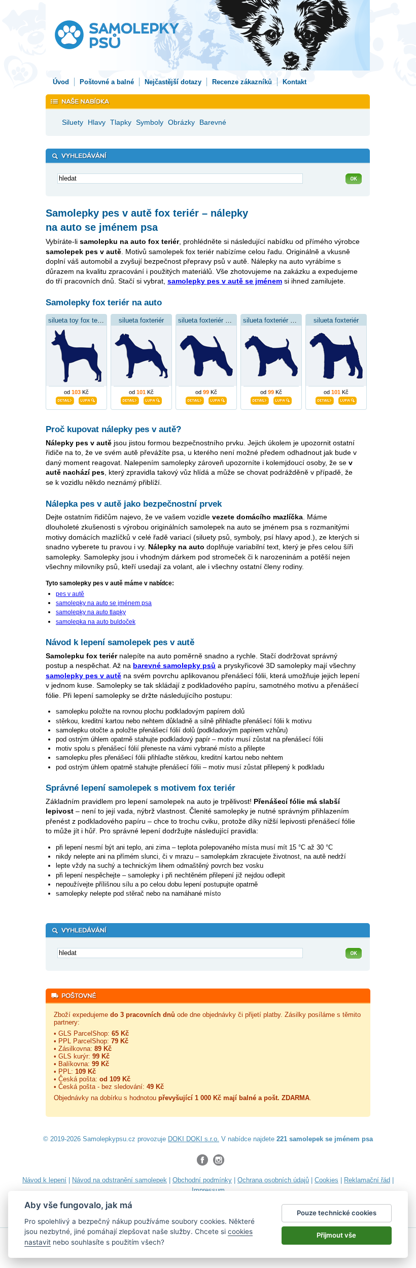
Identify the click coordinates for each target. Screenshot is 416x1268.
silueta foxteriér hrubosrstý (217, 320)
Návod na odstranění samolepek (119, 1180)
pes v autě (70, 593)
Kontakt (294, 82)
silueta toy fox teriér (77, 320)
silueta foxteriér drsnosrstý (282, 320)
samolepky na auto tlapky (91, 612)
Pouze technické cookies (336, 1213)
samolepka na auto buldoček (95, 621)
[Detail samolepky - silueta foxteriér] (130, 399)
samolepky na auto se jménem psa (104, 603)
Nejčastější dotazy (173, 82)
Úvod (61, 82)
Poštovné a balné (107, 82)
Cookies (326, 1180)
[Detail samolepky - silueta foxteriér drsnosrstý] (260, 399)
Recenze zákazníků (242, 82)
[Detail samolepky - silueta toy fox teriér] (65, 399)
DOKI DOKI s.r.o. (193, 1139)
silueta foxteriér (141, 320)
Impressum (208, 1190)
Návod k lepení (44, 1180)
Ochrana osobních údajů (273, 1180)
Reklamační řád (367, 1180)
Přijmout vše (336, 1235)
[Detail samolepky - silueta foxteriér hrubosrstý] (195, 399)
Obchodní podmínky (202, 1180)
